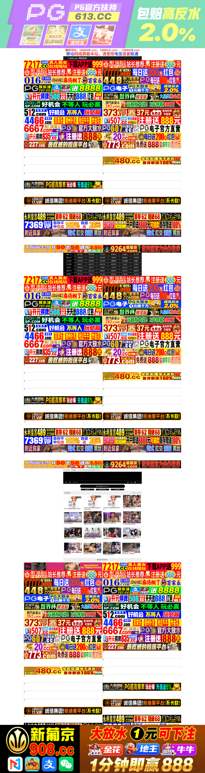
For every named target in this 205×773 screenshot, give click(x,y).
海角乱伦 (124, 270)
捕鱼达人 (80, 264)
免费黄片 (102, 270)
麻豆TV (91, 267)
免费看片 (68, 274)
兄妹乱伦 (91, 274)
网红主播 (91, 254)
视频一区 (68, 254)
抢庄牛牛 (91, 264)
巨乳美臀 (102, 257)
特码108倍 (102, 489)
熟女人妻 (91, 270)
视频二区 (68, 257)
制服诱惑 (136, 270)
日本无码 (102, 254)
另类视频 (136, 257)
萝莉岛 (136, 267)
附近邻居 (80, 261)
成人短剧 (102, 274)
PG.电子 (117, 489)
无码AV (69, 267)
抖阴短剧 (124, 274)
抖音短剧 (80, 267)
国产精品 (80, 254)
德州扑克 (102, 264)
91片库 (114, 267)
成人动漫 (136, 254)
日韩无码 (136, 274)
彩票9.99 (113, 264)
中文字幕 (91, 257)
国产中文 (80, 274)
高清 (128, 482)
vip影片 (87, 489)
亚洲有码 (113, 254)
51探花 (102, 267)
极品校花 (113, 274)
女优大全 (124, 267)
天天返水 (136, 264)
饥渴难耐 (91, 261)
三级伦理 (80, 257)
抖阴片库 (68, 270)
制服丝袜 (124, 257)
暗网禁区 (113, 270)
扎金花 (125, 264)
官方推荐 (68, 264)
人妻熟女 (113, 257)
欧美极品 (124, 254)
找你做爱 (102, 261)
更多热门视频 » (136, 493)
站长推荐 (68, 261)
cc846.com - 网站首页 (77, 58)
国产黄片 (80, 270)
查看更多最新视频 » (102, 559)
